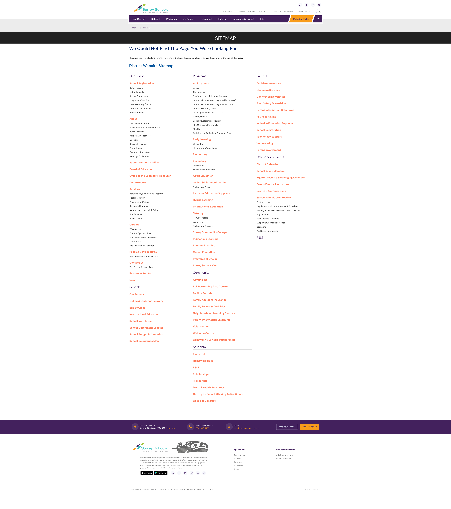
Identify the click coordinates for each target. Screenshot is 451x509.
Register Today (301, 18)
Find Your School (287, 426)
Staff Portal (200, 489)
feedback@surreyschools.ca (246, 428)
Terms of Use (178, 489)
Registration (239, 455)
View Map (170, 428)
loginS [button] (301, 11)
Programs (171, 18)
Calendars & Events (243, 18)
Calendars (238, 465)
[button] (318, 18)
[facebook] (307, 5)
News (236, 469)
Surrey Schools (138, 489)
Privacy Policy (164, 489)
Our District (138, 18)
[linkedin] (300, 5)
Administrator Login (284, 455)
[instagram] (313, 5)
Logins (210, 489)
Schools (155, 18)
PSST (263, 18)
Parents (222, 18)
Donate (262, 11)
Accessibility (228, 11)
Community (189, 18)
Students (207, 18)
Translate (288, 11)
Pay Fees (251, 11)
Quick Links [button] (274, 11)
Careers (241, 11)
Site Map (189, 489)
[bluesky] (319, 5)
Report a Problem (283, 458)
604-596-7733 (202, 428)
